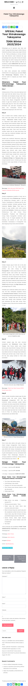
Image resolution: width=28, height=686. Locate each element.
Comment (4, 576)
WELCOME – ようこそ (14, 2)
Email (3, 603)
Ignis (23, 681)
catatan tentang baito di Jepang (15, 664)
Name (4, 597)
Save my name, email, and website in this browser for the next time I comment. (13, 619)
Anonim (5, 666)
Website (4, 610)
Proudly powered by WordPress (10, 681)
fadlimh (17, 23)
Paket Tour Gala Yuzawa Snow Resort (21, 559)
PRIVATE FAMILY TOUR (7, 547)
